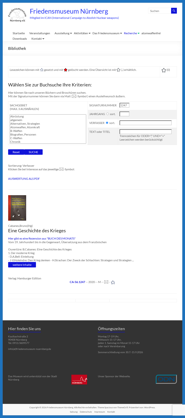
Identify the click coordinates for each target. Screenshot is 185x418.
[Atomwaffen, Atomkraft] (48, 127)
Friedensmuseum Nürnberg (69, 11)
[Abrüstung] (48, 116)
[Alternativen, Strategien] (48, 123)
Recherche (130, 33)
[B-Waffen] (48, 131)
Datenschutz (86, 411)
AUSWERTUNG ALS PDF (24, 178)
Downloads (20, 38)
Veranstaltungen (39, 33)
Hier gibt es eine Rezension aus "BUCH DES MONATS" (42, 238)
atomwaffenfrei (151, 33)
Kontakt (36, 38)
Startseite (19, 33)
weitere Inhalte (22, 264)
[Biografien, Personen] (48, 134)
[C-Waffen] (48, 138)
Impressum (99, 411)
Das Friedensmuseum (105, 33)
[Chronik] (48, 142)
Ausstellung (62, 33)
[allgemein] (48, 120)
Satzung (74, 411)
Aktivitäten (81, 33)
